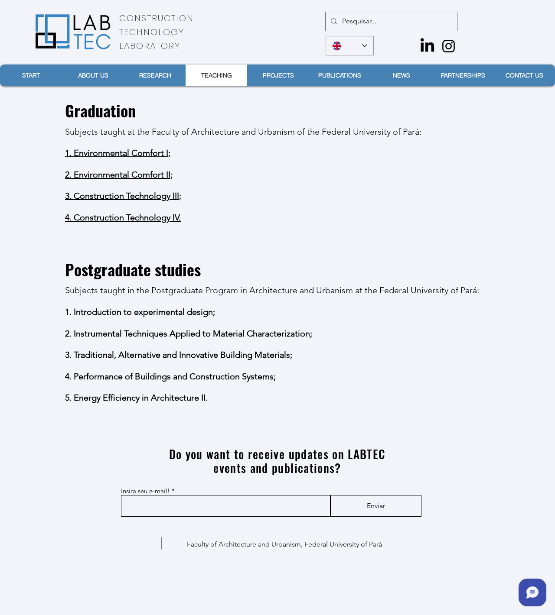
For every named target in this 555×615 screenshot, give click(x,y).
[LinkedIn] (427, 46)
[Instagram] (448, 46)
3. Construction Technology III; (123, 196)
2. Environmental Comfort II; (119, 174)
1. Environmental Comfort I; (117, 153)
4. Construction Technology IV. (123, 217)
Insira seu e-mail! (145, 491)
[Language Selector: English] (350, 45)
